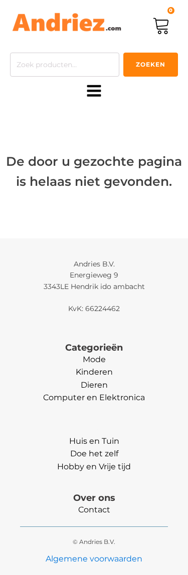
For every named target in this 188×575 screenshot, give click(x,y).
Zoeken (150, 64)
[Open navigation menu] (94, 92)
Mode (94, 359)
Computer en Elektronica (94, 397)
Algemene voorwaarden (94, 558)
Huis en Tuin (94, 441)
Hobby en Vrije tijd (94, 466)
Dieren (94, 385)
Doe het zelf (94, 453)
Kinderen (94, 372)
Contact (94, 509)
